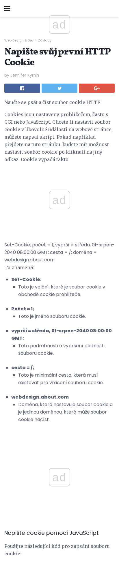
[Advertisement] (59, 430)
